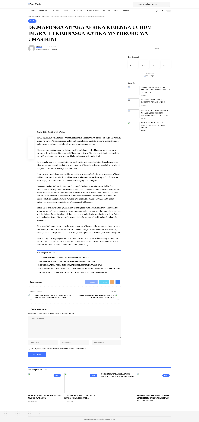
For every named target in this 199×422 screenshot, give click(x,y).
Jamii (32, 21)
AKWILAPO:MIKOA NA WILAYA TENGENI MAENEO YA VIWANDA (63, 258)
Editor (39, 47)
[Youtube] (154, 64)
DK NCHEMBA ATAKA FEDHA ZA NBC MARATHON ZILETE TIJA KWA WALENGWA (70, 265)
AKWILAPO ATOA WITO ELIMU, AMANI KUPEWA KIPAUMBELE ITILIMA (66, 261)
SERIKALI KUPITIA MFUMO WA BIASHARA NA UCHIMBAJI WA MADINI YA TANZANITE (155, 90)
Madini (143, 95)
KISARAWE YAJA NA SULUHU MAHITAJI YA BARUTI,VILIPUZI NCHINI (153, 125)
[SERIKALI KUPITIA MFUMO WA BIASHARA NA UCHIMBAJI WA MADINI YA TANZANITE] (133, 90)
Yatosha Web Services (109, 419)
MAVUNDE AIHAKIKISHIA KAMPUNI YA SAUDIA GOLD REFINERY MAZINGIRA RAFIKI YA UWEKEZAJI (155, 113)
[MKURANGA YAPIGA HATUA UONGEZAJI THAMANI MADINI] (133, 102)
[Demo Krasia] (34, 4)
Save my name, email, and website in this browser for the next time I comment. (58, 348)
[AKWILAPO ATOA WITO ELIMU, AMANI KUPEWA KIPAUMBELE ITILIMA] (81, 383)
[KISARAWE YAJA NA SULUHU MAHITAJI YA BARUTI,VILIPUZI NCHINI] (133, 126)
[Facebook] (132, 64)
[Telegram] (165, 64)
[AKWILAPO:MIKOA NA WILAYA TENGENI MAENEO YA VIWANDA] (45, 383)
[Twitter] (143, 64)
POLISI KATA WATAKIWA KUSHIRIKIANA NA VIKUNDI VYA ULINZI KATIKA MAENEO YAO (73, 272)
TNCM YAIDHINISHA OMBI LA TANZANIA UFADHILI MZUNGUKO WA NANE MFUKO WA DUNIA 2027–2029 (79, 269)
